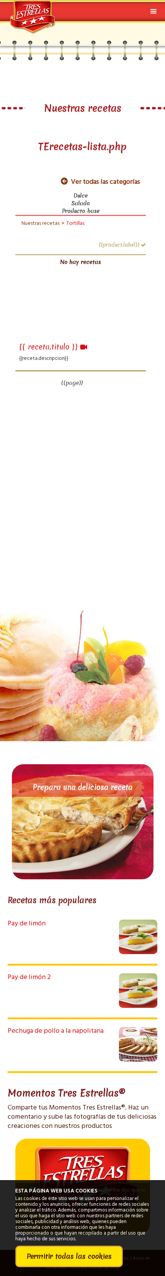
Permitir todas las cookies (69, 1256)
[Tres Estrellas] (33, 12)
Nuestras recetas (40, 223)
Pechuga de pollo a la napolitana (56, 1031)
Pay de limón (27, 923)
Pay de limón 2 (29, 977)
